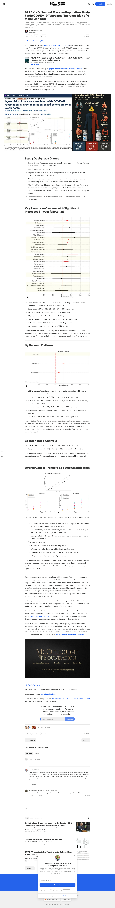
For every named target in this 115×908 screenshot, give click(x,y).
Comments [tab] (29, 753)
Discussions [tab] (38, 818)
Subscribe (100, 4)
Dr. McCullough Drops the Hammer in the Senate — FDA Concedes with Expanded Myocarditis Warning (48, 824)
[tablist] (32, 753)
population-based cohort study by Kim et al (65, 68)
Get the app (66, 900)
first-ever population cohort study (56, 45)
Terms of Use (66, 889)
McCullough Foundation (60, 698)
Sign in (109, 4)
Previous (32, 740)
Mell (30, 770)
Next (84, 740)
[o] (83, 827)
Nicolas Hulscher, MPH (35, 30)
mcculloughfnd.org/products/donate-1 (70, 634)
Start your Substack (53, 900)
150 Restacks (47, 727)
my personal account (82, 698)
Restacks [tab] (36, 753)
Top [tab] (27, 818)
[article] (57, 828)
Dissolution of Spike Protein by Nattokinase (43, 839)
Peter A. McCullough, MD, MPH (41, 844)
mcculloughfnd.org (48, 694)
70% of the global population (41, 616)
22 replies (33, 784)
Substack (48, 904)
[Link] (22, 158)
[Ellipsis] (89, 769)
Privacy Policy (71, 891)
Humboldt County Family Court (38, 790)
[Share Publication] (93, 4)
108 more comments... (31, 809)
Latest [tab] (31, 818)
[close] (74, 855)
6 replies (33, 801)
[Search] (89, 4)
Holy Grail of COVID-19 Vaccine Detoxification (39, 842)
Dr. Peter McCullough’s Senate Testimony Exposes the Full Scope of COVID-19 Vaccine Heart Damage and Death (49, 829)
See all (28, 868)
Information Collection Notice (57, 891)
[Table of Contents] (2, 454)
